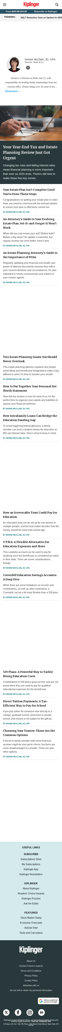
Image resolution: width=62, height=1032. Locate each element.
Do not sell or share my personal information (31, 990)
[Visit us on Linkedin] (41, 1012)
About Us (31, 961)
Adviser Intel (31, 928)
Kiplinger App (31, 869)
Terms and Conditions (31, 971)
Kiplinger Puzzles (31, 898)
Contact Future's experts (31, 966)
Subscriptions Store (31, 859)
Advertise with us (31, 985)
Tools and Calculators (31, 933)
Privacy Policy (31, 975)
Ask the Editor (31, 903)
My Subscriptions (31, 864)
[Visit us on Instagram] (29, 1012)
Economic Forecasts (31, 922)
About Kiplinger (31, 888)
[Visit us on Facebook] (18, 1012)
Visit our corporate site (41, 1021)
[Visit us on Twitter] (6, 1012)
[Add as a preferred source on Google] (48, 1001)
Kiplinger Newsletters (31, 874)
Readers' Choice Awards (31, 893)
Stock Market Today (31, 917)
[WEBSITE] (28, 67)
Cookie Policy (31, 980)
